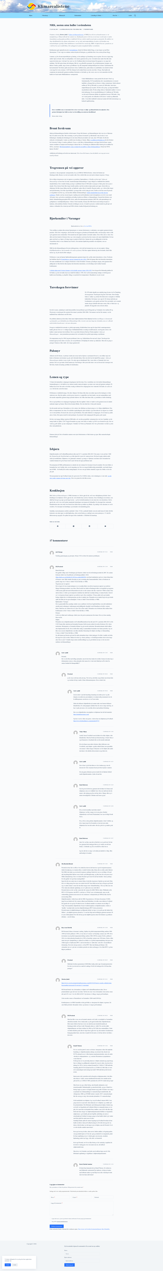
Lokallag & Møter (96, 15)
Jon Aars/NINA (88, 226)
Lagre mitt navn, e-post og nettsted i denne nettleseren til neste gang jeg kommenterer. (71, 1218)
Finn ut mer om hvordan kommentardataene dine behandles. (94, 1229)
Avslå (14, 1265)
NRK (80, 29)
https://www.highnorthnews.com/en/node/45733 (86, 721)
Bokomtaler (78, 15)
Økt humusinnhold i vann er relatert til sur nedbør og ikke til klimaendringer (80, 147)
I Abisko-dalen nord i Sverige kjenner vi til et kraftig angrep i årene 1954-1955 (71, 270)
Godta (7, 1265)
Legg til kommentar (56, 1203)
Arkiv (130, 15)
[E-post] (105, 526)
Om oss (115, 15)
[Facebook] (58, 526)
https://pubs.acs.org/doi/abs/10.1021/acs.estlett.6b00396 (71, 577)
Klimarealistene (53, 6)
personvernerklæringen (62, 1221)
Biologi (67, 29)
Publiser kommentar (56, 1226)
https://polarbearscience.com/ (81, 714)
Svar (111, 552)
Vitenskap (45, 15)
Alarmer (62, 29)
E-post (75, 1197)
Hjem (30, 15)
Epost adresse (68, 1257)
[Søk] (135, 15)
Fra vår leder (74, 29)
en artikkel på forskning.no (97, 140)
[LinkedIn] (89, 526)
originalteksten (73, 50)
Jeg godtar (59, 1221)
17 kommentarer (88, 29)
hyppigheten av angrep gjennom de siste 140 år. (74, 259)
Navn (53, 1197)
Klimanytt (62, 15)
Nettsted (96, 1197)
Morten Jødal (65, 979)
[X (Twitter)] (74, 526)
